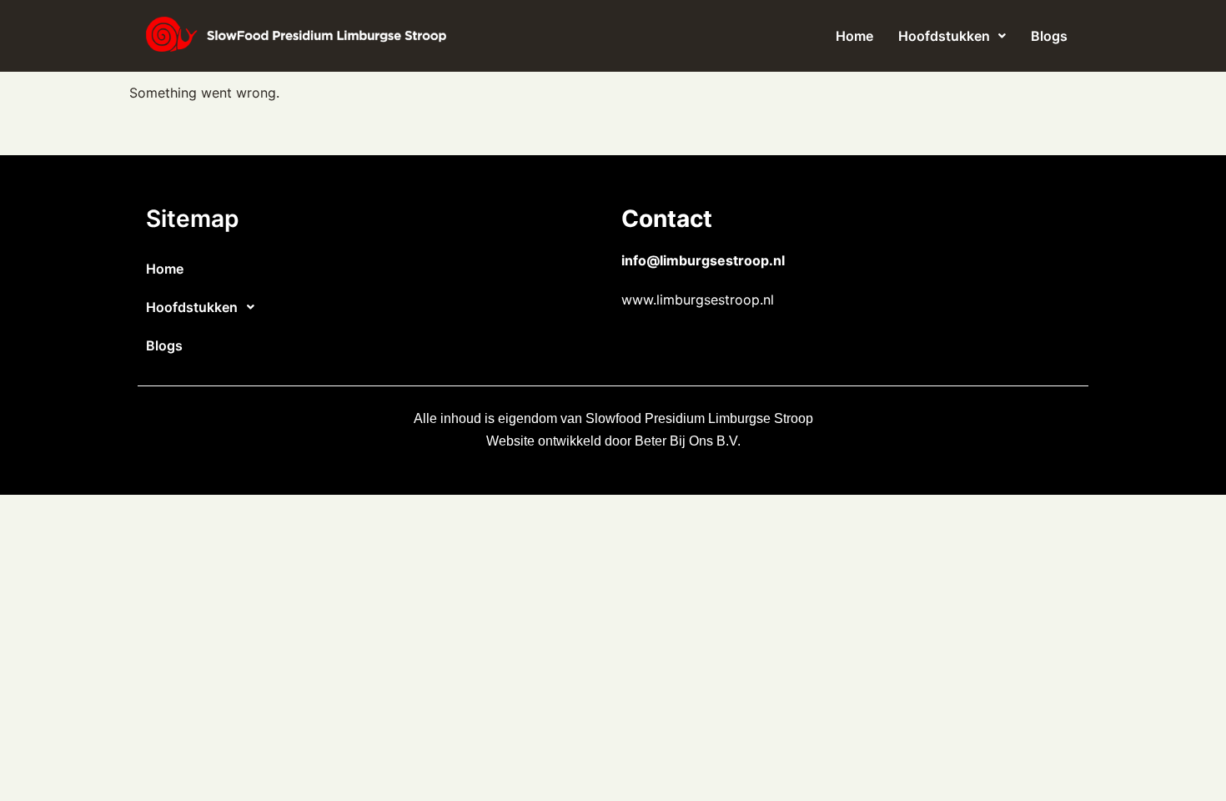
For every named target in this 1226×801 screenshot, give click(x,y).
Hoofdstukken (944, 36)
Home (854, 36)
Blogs (1049, 36)
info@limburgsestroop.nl (703, 260)
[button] (952, 36)
